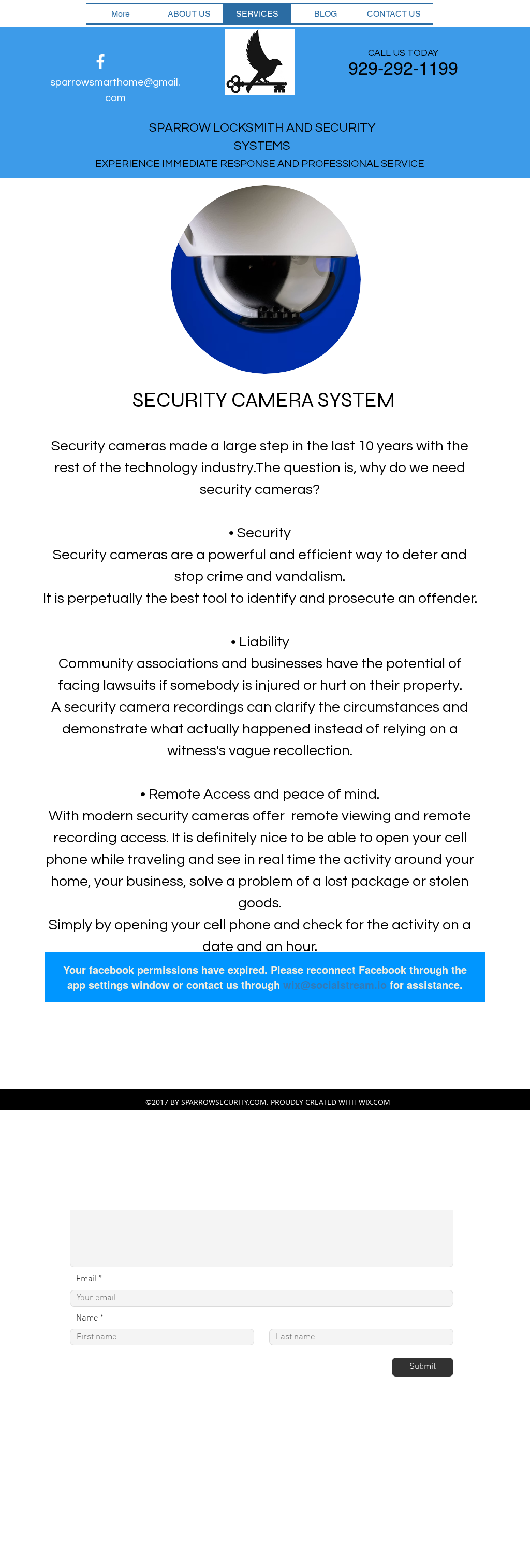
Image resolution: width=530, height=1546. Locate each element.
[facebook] (100, 62)
